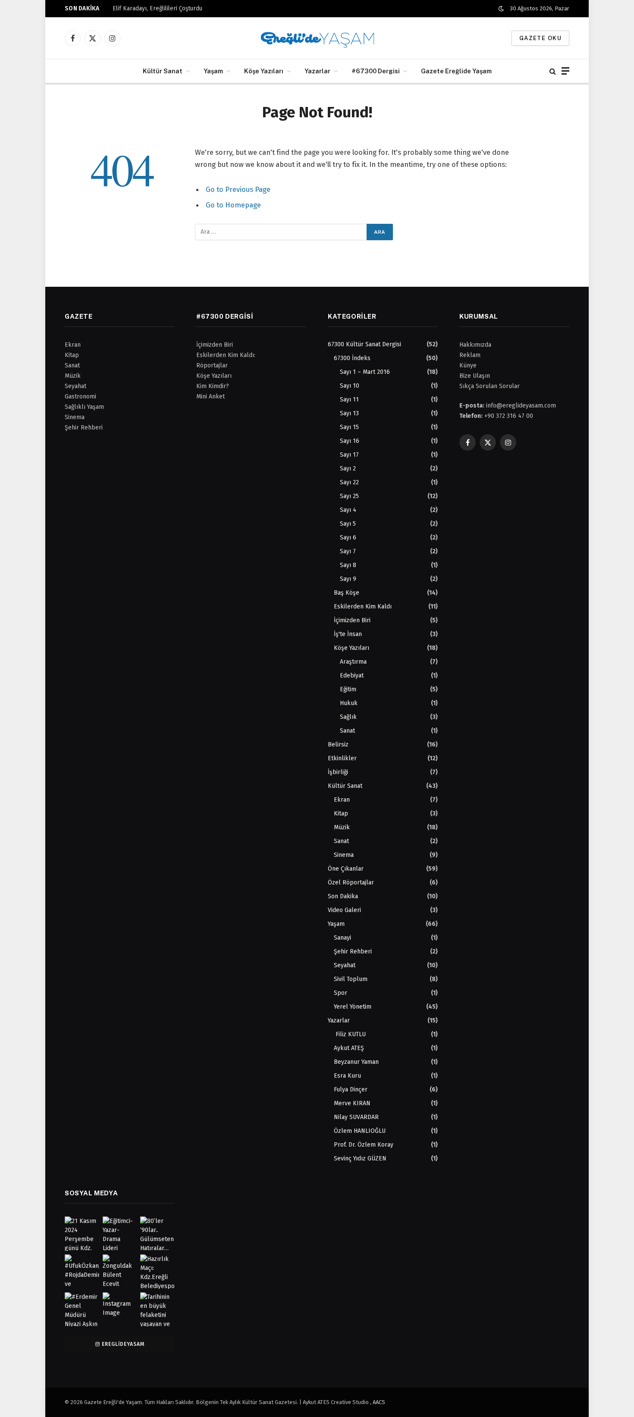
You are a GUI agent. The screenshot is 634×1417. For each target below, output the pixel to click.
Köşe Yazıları (263, 71)
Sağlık (348, 717)
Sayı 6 (348, 537)
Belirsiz (338, 744)
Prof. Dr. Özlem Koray (363, 1144)
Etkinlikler (342, 758)
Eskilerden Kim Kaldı (363, 606)
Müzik (342, 827)
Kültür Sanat (162, 71)
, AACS (377, 1402)
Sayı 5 (348, 523)
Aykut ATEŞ (349, 1048)
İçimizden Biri (352, 620)
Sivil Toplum (350, 979)
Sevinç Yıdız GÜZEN (360, 1158)
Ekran (342, 799)
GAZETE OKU (540, 38)
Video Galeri (344, 910)
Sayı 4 (348, 510)
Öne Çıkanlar (346, 868)
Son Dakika (343, 896)
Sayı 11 (349, 399)
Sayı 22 (349, 482)
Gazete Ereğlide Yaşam (456, 71)
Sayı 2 (348, 468)
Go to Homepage (233, 205)
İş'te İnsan (348, 634)
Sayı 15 (349, 427)
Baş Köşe (346, 592)
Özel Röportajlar (351, 882)
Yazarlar (317, 71)
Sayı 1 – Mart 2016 (365, 372)
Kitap (341, 813)
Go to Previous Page (238, 189)
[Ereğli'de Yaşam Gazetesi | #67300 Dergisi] (317, 38)
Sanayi (342, 937)
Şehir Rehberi (353, 951)
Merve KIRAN (352, 1103)
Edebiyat (352, 675)
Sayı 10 (349, 385)
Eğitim (348, 689)
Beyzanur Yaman (356, 1062)
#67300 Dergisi (376, 71)
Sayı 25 (349, 496)
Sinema (344, 855)
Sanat (347, 730)
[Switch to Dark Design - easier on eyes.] (501, 9)
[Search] (553, 71)
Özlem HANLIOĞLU (360, 1131)
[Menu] (565, 71)
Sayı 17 (349, 454)
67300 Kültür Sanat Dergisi (364, 344)
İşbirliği (338, 772)
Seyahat (344, 965)
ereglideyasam (123, 1344)
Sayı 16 (349, 441)
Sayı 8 (348, 565)
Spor (340, 993)
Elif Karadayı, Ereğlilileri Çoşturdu (157, 8)
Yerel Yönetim (352, 1006)
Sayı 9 (348, 579)
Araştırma (353, 661)
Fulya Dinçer (350, 1089)
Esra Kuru (347, 1075)
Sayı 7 (348, 551)
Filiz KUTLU (350, 1034)
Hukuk (349, 703)
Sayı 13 (349, 413)
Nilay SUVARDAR (356, 1117)
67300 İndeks (352, 358)
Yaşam (213, 71)
